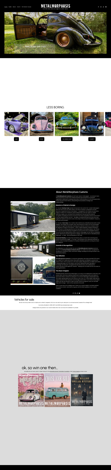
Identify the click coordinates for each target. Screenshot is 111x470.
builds (10, 7)
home (5, 7)
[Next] (103, 124)
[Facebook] (98, 7)
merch (18, 7)
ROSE (41, 139)
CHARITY (92, 139)
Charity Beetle (76, 371)
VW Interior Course (26, 7)
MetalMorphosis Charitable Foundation (60, 371)
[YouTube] (106, 7)
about (14, 7)
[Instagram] (101, 7)
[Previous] (7, 124)
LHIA (16, 139)
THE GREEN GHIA (66, 139)
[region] (55, 126)
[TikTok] (103, 7)
